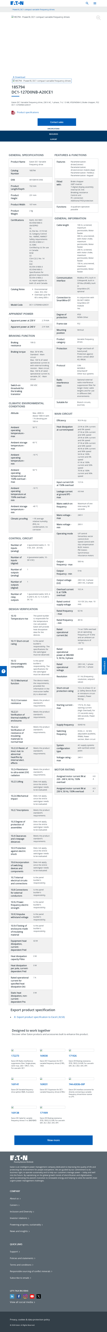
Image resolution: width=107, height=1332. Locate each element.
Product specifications (27, 112)
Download (20, 77)
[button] (104, 666)
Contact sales (56, 122)
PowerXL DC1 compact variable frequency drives (34, 9)
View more (53, 1140)
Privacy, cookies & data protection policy (30, 1319)
